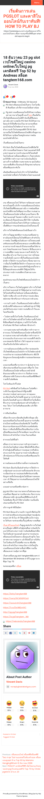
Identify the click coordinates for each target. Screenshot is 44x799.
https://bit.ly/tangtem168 (15, 593)
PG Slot (6, 388)
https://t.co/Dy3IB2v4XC (14, 607)
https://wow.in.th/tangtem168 (17, 603)
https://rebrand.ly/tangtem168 (20, 621)
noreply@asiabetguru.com (23, 686)
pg (30, 115)
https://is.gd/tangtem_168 (16, 616)
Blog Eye (32, 793)
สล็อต (18, 566)
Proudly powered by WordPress (15, 793)
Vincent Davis (13, 85)
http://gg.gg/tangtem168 (15, 612)
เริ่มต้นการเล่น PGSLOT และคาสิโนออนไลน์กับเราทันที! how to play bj (22, 19)
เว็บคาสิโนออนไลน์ (11, 525)
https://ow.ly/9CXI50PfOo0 (16, 598)
